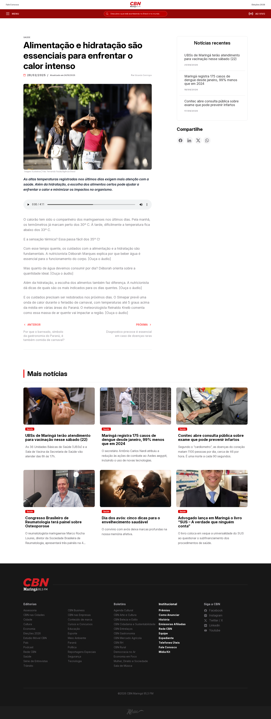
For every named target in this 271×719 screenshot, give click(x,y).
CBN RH (118, 642)
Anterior (34, 324)
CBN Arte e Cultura (125, 614)
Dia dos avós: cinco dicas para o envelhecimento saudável (131, 520)
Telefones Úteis (169, 642)
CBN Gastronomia (124, 633)
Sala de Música (123, 665)
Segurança (74, 656)
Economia (29, 628)
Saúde (30, 429)
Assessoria (30, 610)
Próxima (142, 324)
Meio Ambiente (77, 638)
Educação (74, 628)
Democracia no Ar (125, 651)
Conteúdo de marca (80, 619)
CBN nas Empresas (79, 614)
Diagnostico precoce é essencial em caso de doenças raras (129, 334)
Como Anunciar (169, 614)
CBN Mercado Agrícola (128, 638)
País (25, 642)
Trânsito (28, 665)
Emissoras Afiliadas (172, 624)
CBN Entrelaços (123, 628)
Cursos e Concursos (80, 624)
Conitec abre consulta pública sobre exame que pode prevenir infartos (211, 103)
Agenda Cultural (123, 610)
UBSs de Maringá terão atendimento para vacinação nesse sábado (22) (212, 57)
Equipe (163, 633)
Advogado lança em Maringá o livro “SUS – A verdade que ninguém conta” (210, 522)
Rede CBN (29, 651)
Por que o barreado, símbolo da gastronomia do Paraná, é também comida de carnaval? (44, 336)
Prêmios (164, 610)
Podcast (28, 647)
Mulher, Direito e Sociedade (131, 661)
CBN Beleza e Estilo (126, 619)
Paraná (72, 642)
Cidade (27, 619)
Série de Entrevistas (35, 661)
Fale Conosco (12, 5)
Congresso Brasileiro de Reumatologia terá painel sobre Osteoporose (53, 522)
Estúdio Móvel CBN (35, 638)
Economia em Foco (125, 656)
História (164, 619)
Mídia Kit (164, 651)
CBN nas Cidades (34, 614)
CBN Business (76, 610)
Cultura (27, 624)
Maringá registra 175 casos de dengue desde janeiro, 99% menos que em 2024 (210, 80)
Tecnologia (75, 661)
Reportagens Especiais (82, 651)
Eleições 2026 (258, 5)
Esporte (72, 633)
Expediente (166, 638)
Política (72, 647)
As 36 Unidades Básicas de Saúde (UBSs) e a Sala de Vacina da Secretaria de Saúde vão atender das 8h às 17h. (56, 451)
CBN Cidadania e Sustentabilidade (134, 624)
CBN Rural (120, 647)
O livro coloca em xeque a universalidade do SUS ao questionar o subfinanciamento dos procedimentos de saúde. (211, 538)
